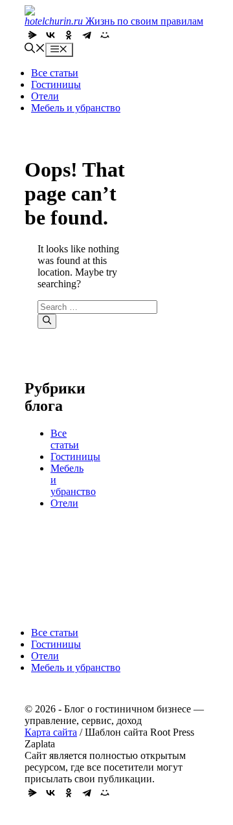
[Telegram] (86, 35)
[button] (35, 49)
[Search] (47, 321)
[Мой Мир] (105, 35)
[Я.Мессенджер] (32, 35)
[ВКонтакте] (50, 35)
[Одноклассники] (68, 35)
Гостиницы (56, 84)
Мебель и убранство (75, 107)
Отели (45, 96)
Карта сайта (51, 732)
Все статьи (54, 72)
